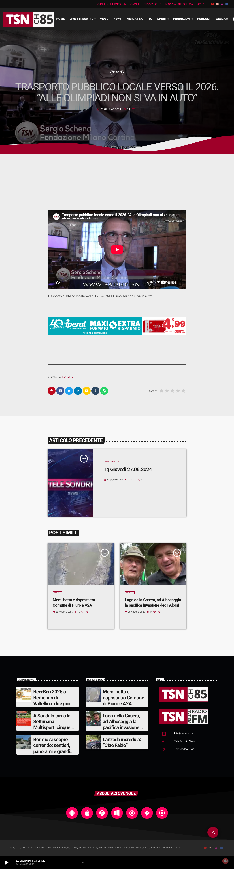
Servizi (117, 72)
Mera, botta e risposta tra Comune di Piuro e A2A (123, 698)
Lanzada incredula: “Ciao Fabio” (122, 742)
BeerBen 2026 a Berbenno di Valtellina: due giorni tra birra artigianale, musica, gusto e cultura (54, 706)
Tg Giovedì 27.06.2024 (128, 469)
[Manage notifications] (225, 861)
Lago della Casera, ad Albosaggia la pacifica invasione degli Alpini (121, 724)
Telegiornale (112, 461)
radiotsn (67, 377)
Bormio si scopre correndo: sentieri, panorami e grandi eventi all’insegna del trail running (54, 751)
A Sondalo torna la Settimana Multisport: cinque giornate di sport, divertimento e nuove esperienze (54, 730)
